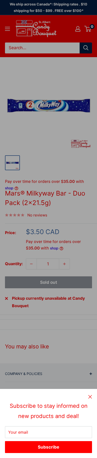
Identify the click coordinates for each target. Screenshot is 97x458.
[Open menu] (7, 29)
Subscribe (48, 447)
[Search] (86, 47)
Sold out (48, 282)
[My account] (77, 29)
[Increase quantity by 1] (64, 264)
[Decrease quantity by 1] (31, 264)
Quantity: (14, 263)
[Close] (90, 396)
